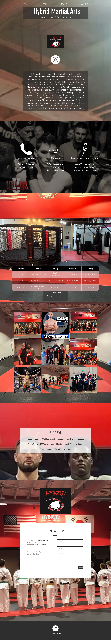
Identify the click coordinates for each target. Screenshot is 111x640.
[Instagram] (55, 59)
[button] (27, 325)
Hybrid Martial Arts (57, 11)
